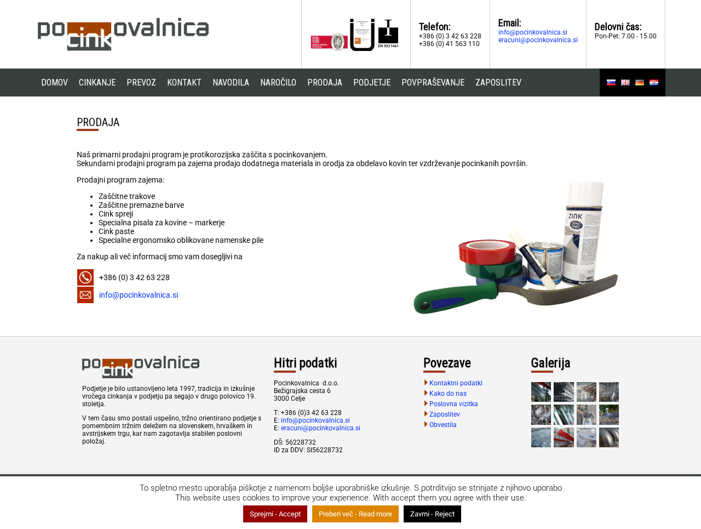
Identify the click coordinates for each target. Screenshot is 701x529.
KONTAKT (184, 82)
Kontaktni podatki (455, 383)
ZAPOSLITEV (498, 82)
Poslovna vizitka (453, 404)
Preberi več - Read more (355, 514)
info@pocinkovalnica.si (532, 32)
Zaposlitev (444, 414)
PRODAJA (324, 82)
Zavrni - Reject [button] (432, 514)
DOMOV (54, 82)
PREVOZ (141, 82)
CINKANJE (97, 82)
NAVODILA (230, 82)
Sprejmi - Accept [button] (275, 514)
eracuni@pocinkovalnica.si (538, 40)
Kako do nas (448, 393)
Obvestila (443, 425)
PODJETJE (371, 82)
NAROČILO (278, 82)
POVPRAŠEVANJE (432, 82)
